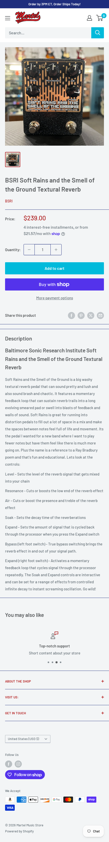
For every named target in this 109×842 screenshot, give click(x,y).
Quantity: (13, 249)
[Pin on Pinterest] (81, 315)
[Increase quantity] (56, 249)
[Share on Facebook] (71, 315)
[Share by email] (100, 315)
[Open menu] (7, 18)
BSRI (9, 201)
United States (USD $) (23, 739)
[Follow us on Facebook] (8, 764)
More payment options (54, 298)
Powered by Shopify (19, 831)
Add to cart (54, 268)
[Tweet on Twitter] (90, 315)
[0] (100, 18)
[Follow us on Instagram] (18, 764)
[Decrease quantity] (29, 249)
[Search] (97, 32)
